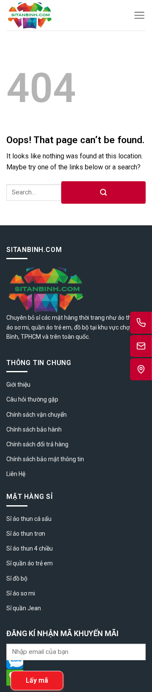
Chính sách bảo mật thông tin (45, 459)
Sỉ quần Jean (23, 608)
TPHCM (31, 336)
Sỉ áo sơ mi (20, 593)
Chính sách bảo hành (34, 429)
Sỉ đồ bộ (16, 578)
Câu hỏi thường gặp (32, 399)
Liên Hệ (15, 474)
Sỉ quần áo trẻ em (29, 563)
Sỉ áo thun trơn (25, 533)
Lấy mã (37, 680)
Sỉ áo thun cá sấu (29, 518)
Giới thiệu (18, 384)
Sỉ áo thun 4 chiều (29, 548)
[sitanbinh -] (52, 15)
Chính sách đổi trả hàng (37, 444)
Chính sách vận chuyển (36, 414)
